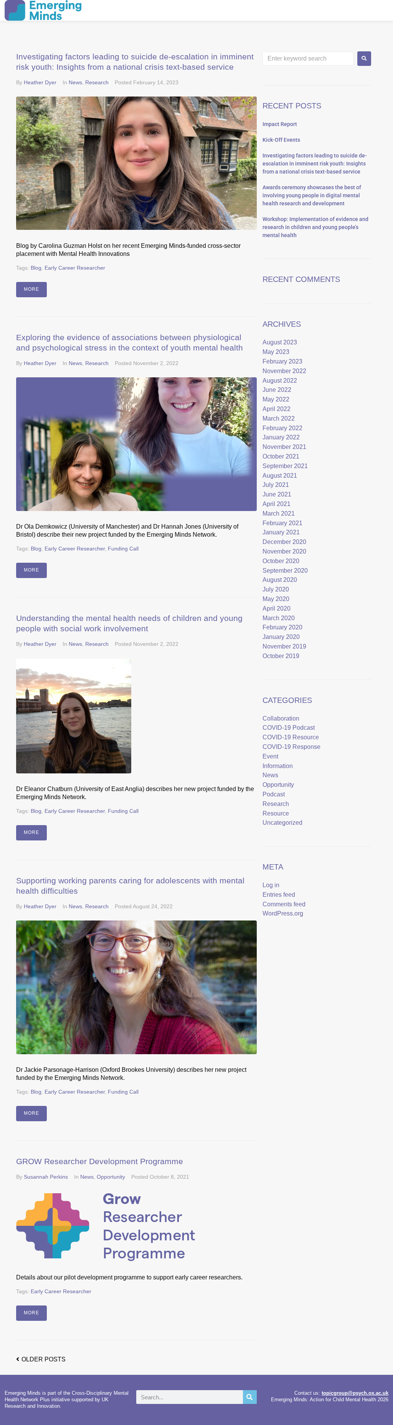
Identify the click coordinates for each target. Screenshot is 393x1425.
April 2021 (277, 504)
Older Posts (41, 1359)
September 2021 (285, 466)
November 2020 (284, 551)
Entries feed (279, 894)
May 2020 (276, 599)
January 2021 (281, 532)
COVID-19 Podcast (289, 727)
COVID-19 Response (291, 747)
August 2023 (280, 342)
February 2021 (282, 523)
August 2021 (280, 475)
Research (97, 82)
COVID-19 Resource (291, 737)
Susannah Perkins (46, 1177)
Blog (36, 268)
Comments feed (284, 904)
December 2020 (284, 542)
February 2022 (282, 428)
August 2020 (280, 580)
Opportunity (111, 1177)
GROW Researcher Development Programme (99, 1161)
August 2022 (280, 380)
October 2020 (281, 561)
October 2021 (281, 456)
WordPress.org (283, 913)
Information (278, 766)
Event (270, 756)
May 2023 (276, 352)
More (31, 289)
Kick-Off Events (281, 140)
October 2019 (281, 656)
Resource (276, 813)
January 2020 (281, 637)
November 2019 (284, 646)
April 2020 (277, 608)
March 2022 (279, 418)
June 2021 (277, 494)
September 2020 (285, 570)
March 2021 (279, 513)
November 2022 (284, 371)
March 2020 (279, 618)
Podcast (274, 794)
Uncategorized (282, 822)
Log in (271, 885)
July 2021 (276, 485)
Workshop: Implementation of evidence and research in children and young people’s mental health (315, 227)
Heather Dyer (40, 82)
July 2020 (276, 589)
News (75, 82)
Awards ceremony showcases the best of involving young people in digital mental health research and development (312, 195)
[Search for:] (308, 59)
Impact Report (280, 124)
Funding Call (123, 548)
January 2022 (281, 437)
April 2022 (277, 409)
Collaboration (281, 718)
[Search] (250, 1397)
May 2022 (276, 399)
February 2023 (282, 361)
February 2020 (282, 627)
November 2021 (284, 447)
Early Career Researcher (75, 268)
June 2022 (277, 390)
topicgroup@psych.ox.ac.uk (355, 1393)
